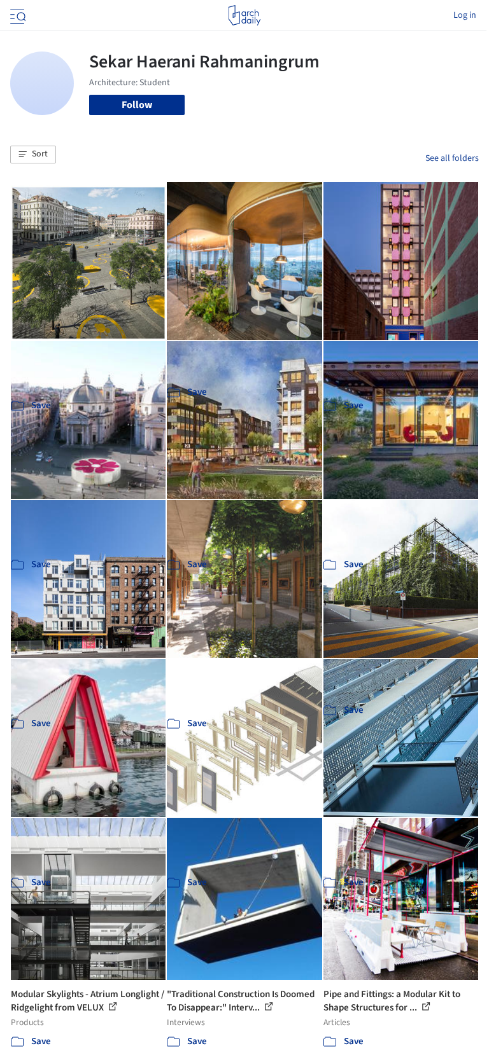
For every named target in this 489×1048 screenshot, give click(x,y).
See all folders (452, 158)
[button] (33, 154)
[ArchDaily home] (244, 15)
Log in (464, 15)
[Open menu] (16, 15)
